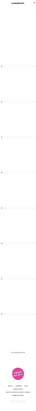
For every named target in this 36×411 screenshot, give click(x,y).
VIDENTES (18, 386)
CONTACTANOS (18, 389)
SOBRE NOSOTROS (18, 395)
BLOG (26, 386)
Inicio (10, 386)
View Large (34, 66)
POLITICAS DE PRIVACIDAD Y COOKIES (18, 392)
